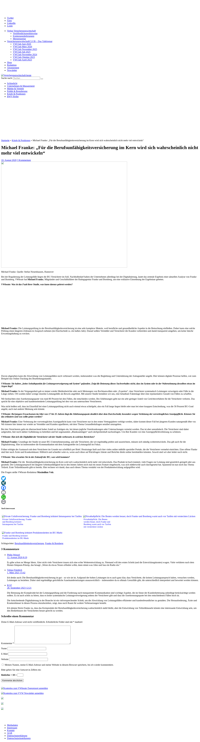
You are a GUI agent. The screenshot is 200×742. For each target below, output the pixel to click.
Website (4, 659)
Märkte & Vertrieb (15, 88)
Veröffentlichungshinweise (25, 33)
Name (4, 648)
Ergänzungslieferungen (23, 36)
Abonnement (13, 67)
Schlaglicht (12, 83)
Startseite (5, 140)
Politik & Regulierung (17, 91)
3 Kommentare (24, 160)
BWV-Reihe (13, 96)
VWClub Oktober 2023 (24, 57)
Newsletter (12, 70)
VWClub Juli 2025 (21, 52)
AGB (9, 733)
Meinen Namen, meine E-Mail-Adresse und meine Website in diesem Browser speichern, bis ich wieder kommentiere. (59, 665)
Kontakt (10, 730)
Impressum (12, 727)
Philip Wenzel (13, 555)
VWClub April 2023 (22, 60)
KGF (9, 585)
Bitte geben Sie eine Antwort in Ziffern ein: (21, 670)
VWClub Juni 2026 (22, 44)
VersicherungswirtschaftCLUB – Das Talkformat (29, 41)
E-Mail (4, 654)
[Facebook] (100, 487)
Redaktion (12, 65)
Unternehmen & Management (21, 86)
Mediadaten (12, 725)
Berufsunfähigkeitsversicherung (29, 543)
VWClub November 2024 (25, 54)
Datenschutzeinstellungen (19, 738)
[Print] (100, 501)
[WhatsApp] (100, 497)
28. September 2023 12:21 (19, 588)
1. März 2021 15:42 (16, 572)
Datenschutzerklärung (17, 735)
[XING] (100, 483)
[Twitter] (100, 478)
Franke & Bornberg (54, 543)
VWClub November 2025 (25, 49)
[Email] (100, 492)
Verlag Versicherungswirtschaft (21, 31)
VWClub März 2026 (22, 46)
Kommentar (7, 643)
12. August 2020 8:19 (17, 557)
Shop (9, 62)
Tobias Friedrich (14, 570)
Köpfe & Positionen (16, 94)
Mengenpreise (19, 38)
